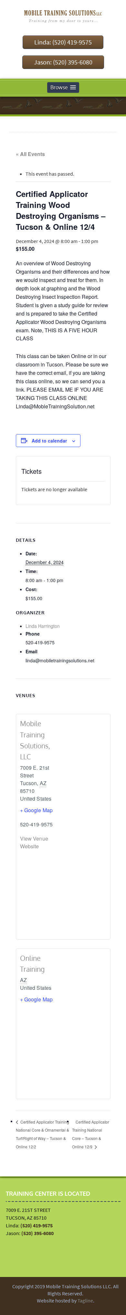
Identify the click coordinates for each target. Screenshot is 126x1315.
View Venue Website (34, 842)
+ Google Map (36, 810)
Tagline (85, 1300)
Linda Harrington (43, 626)
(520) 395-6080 (37, 1233)
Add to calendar (49, 440)
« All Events (30, 154)
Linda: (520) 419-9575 (63, 42)
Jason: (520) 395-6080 (63, 62)
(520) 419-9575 (36, 1225)
